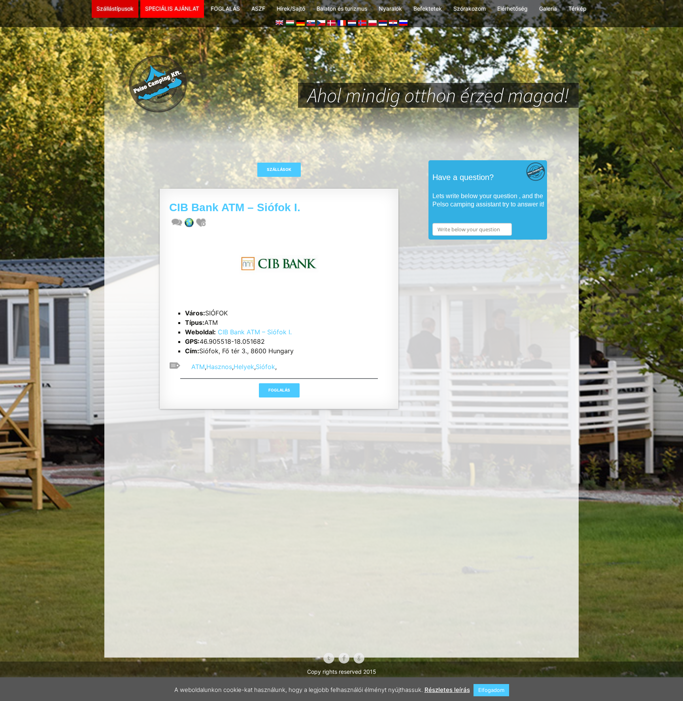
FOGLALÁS (225, 8)
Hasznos (219, 367)
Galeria (548, 8)
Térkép (577, 8)
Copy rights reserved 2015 (341, 671)
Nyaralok (390, 8)
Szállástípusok (115, 8)
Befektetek (427, 8)
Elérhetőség (512, 8)
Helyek (244, 367)
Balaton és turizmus (342, 8)
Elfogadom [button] (491, 690)
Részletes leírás (447, 690)
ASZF (258, 8)
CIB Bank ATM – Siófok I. (255, 332)
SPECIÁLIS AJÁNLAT (172, 8)
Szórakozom (469, 8)
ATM (198, 367)
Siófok (265, 367)
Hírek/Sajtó (291, 8)
